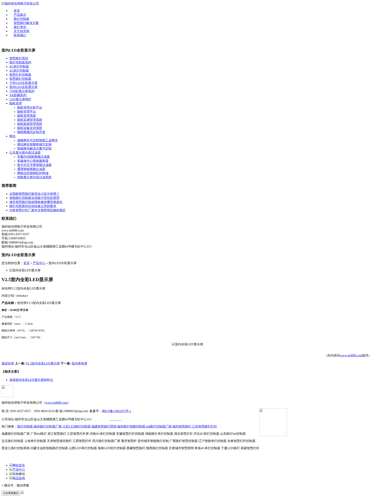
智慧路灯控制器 (20, 78)
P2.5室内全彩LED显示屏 (43, 363)
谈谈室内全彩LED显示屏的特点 (31, 379)
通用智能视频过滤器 (31, 169)
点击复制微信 (10, 493)
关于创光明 (21, 31)
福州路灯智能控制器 (131, 426)
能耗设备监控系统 (29, 128)
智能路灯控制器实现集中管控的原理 (34, 198)
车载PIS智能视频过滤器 (33, 156)
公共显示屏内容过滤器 (25, 152)
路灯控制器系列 (20, 62)
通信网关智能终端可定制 (34, 144)
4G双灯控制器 (19, 70)
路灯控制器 (21, 18)
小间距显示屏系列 (21, 91)
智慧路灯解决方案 (26, 23)
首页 (17, 10)
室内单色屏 (79, 363)
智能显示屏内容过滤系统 (34, 177)
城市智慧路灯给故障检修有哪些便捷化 (35, 202)
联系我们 (20, 35)
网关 (12, 136)
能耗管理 (15, 103)
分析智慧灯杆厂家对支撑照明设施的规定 (37, 210)
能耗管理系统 (26, 115)
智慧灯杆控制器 (20, 74)
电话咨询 (18, 478)
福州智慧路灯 (181, 426)
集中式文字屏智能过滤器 (34, 165)
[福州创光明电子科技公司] (20, 3)
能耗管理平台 (26, 111)
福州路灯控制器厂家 (48, 426)
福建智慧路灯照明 (103, 426)
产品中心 (39, 263)
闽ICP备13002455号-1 (116, 411)
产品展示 (20, 14)
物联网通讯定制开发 (31, 132)
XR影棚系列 (17, 95)
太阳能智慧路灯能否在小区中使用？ (34, 193)
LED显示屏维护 (20, 99)
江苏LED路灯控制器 (76, 426)
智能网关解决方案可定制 (34, 148)
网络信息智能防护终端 (32, 173)
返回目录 (8, 363)
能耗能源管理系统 (29, 124)
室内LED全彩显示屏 (23, 87)
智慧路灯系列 (18, 58)
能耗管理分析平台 (29, 107)
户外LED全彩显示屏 (23, 83)
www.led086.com (351, 355)
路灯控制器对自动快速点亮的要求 (32, 206)
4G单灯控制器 (19, 66)
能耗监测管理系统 (29, 119)
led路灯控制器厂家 (159, 426)
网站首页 (18, 465)
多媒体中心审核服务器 (32, 160)
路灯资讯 (20, 27)
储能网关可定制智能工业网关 (37, 140)
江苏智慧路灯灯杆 (204, 426)
